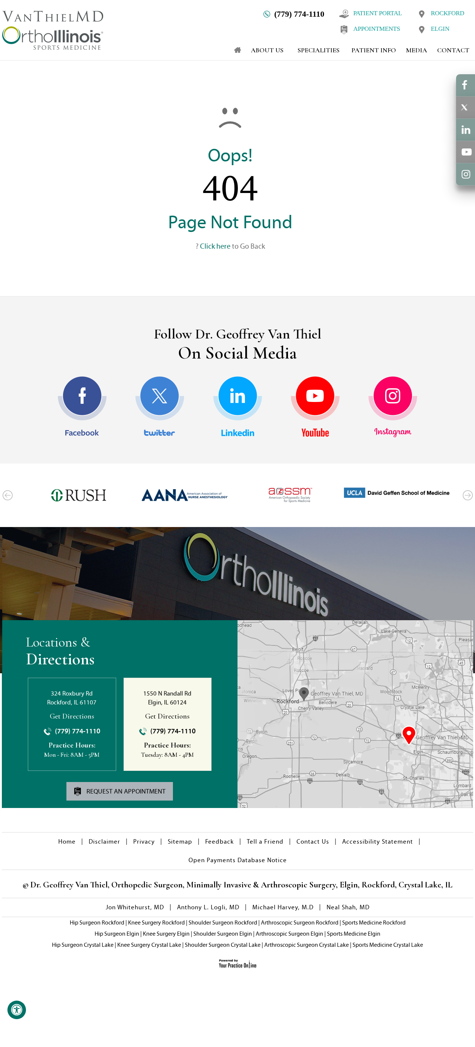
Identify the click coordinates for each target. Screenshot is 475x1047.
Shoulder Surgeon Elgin (222, 933)
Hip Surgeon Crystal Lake (83, 944)
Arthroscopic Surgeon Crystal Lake (306, 944)
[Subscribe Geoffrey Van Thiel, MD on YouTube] (315, 407)
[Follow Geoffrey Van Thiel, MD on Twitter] (159, 407)
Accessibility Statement (377, 841)
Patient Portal (377, 13)
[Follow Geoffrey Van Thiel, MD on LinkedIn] (237, 407)
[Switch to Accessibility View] (16, 1010)
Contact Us (313, 841)
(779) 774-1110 (299, 14)
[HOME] (234, 50)
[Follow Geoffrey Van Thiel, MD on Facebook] (82, 407)
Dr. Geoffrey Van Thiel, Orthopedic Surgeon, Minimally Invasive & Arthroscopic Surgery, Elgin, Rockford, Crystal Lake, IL (240, 885)
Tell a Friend (265, 841)
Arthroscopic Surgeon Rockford (299, 922)
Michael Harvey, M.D (283, 907)
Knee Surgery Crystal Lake (149, 944)
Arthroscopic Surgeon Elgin (289, 933)
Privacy (144, 841)
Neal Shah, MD (348, 907)
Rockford (447, 13)
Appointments (376, 28)
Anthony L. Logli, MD (208, 907)
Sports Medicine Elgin (353, 933)
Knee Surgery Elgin (166, 933)
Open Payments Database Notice (238, 860)
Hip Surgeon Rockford (97, 922)
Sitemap (180, 841)
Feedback (219, 841)
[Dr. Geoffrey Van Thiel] (53, 29)
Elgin (440, 28)
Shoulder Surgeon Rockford (223, 922)
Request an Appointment (125, 791)
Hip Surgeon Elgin (117, 933)
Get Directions (72, 716)
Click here (215, 246)
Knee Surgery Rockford (156, 922)
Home (67, 841)
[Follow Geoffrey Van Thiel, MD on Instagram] (392, 407)
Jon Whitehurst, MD (135, 907)
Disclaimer (104, 841)
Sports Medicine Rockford (374, 922)
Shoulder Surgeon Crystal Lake (223, 944)
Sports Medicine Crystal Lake (388, 944)
